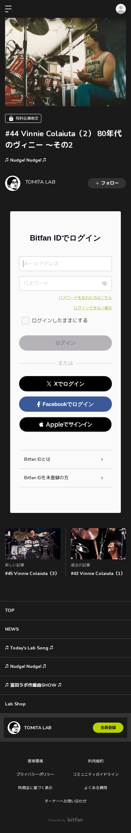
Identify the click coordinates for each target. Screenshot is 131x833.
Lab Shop (15, 704)
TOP (9, 610)
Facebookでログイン (68, 404)
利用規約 (95, 761)
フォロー (110, 183)
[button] (65, 424)
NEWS (12, 629)
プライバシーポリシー (35, 774)
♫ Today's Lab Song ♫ (29, 648)
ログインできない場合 (93, 308)
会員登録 (108, 727)
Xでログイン (69, 384)
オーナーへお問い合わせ (65, 801)
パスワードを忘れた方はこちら (85, 297)
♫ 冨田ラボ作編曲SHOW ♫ (33, 685)
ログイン (121, 9)
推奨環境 (35, 761)
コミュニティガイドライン (96, 774)
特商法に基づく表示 (35, 787)
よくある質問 (95, 787)
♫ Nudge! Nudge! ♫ (25, 160)
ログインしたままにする (60, 320)
